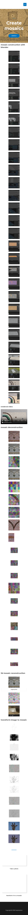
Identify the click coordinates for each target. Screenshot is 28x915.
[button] (14, 36)
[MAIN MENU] (25, 4)
